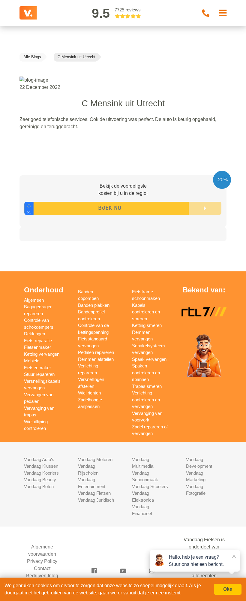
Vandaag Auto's (39, 459)
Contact (42, 568)
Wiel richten (89, 392)
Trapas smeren (147, 386)
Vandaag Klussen (41, 466)
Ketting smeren (147, 325)
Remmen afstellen (96, 359)
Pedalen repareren (96, 352)
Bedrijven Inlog (42, 575)
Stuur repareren (39, 374)
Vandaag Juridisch (96, 500)
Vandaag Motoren (95, 459)
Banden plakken (94, 305)
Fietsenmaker (37, 347)
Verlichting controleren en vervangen (146, 399)
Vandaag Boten (39, 486)
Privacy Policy (42, 561)
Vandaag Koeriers (41, 473)
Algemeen (34, 300)
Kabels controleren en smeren (146, 312)
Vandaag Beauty (40, 479)
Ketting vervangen (41, 354)
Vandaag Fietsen (94, 493)
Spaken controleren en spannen (146, 372)
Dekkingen (34, 333)
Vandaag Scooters (150, 486)
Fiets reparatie (38, 340)
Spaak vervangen (149, 359)
